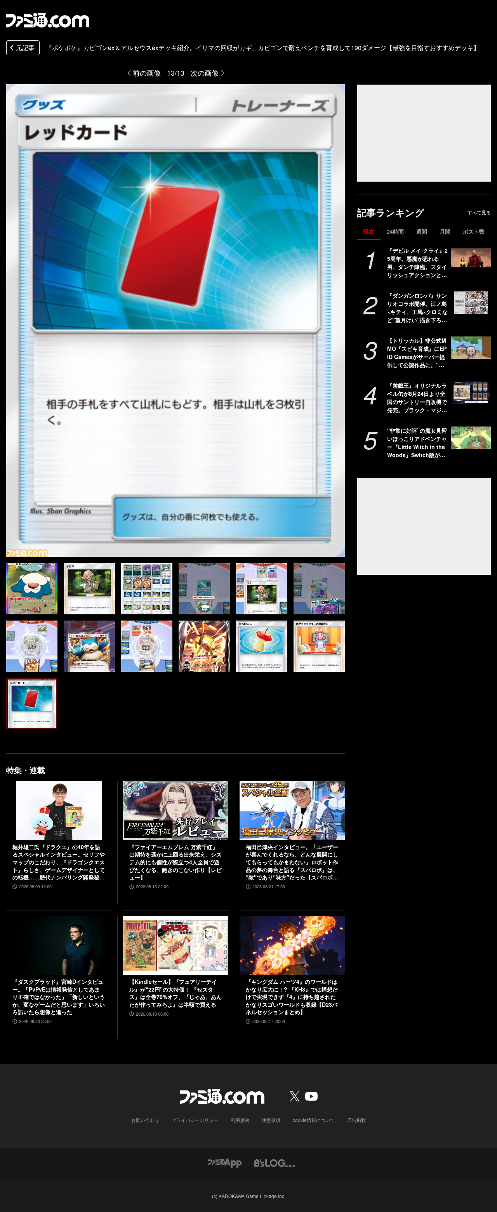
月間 (445, 231)
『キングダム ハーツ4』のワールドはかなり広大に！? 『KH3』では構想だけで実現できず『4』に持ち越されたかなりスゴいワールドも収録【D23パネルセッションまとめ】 (292, 997)
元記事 (25, 47)
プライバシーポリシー (195, 1120)
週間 (421, 231)
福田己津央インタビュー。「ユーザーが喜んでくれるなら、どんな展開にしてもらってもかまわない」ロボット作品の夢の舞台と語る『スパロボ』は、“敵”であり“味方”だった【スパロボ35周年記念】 (292, 862)
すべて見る (479, 212)
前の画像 (147, 73)
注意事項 (271, 1120)
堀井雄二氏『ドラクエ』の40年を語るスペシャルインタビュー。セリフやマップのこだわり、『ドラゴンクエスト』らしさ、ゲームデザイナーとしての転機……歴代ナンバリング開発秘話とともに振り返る (58, 862)
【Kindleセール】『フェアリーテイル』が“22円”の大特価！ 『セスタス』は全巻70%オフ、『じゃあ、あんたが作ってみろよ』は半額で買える (175, 993)
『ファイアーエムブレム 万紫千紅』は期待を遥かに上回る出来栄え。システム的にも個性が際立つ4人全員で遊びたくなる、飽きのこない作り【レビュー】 (175, 862)
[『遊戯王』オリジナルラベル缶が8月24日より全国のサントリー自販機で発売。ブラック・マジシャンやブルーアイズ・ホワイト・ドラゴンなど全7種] (471, 392)
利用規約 (240, 1120)
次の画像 (205, 73)
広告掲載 (356, 1120)
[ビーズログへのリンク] (274, 1162)
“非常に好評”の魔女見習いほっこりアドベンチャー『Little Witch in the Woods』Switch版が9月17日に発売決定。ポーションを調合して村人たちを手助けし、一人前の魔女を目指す (417, 443)
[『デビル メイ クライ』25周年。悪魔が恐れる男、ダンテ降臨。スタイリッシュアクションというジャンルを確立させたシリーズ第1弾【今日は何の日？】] (471, 257)
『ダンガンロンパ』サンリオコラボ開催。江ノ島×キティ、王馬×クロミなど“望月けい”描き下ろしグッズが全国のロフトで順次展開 (417, 307)
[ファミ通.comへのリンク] (47, 20)
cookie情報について (314, 1120)
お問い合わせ (145, 1120)
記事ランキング (390, 212)
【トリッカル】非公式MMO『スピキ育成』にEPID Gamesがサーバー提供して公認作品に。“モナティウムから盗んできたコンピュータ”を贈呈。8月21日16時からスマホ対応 (417, 352)
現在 (368, 231)
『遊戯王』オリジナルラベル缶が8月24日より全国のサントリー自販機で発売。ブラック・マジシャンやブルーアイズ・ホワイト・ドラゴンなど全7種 (417, 397)
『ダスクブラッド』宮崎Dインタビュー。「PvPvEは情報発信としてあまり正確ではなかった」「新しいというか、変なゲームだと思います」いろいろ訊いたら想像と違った (58, 997)
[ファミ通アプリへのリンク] (225, 1162)
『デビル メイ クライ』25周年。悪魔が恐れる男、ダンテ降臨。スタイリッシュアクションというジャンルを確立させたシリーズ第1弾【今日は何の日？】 (417, 262)
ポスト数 (474, 231)
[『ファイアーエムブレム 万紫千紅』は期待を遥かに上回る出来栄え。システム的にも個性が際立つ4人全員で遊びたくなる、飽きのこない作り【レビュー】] (175, 810)
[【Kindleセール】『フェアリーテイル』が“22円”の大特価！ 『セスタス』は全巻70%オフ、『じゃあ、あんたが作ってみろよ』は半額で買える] (175, 945)
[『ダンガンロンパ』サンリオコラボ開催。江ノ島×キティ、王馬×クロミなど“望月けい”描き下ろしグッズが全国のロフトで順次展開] (471, 302)
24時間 (395, 231)
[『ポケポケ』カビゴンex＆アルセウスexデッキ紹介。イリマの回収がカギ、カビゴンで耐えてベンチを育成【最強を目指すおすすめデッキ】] (31, 588)
